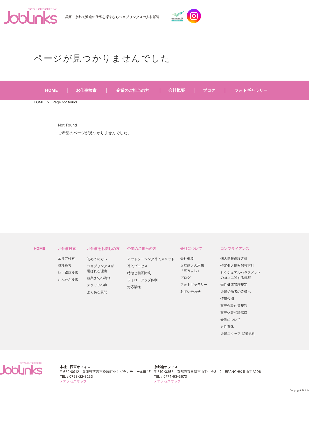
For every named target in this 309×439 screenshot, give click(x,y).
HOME (51, 90)
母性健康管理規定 (233, 284)
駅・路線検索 (68, 272)
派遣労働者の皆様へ (235, 291)
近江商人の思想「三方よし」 (192, 267)
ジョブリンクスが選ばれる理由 (100, 268)
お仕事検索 (86, 90)
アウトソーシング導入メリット (151, 259)
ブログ (209, 90)
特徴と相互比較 (139, 273)
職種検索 (64, 265)
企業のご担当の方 (132, 90)
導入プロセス (137, 266)
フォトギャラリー (251, 90)
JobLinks (30, 16)
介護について (230, 319)
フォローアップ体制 (142, 280)
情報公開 (227, 298)
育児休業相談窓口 (233, 312)
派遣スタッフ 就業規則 (237, 333)
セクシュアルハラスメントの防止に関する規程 (240, 274)
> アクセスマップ (73, 381)
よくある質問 (97, 292)
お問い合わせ (190, 291)
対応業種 (134, 287)
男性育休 (227, 326)
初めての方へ (97, 259)
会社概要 (177, 90)
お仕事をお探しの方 (103, 248)
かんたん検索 (68, 279)
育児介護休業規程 (233, 305)
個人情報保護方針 (233, 258)
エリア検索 (66, 258)
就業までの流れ (99, 278)
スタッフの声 (97, 285)
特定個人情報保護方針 (237, 265)
